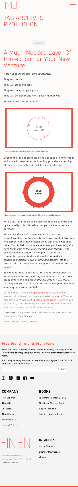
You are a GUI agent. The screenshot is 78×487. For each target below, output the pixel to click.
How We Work (9, 397)
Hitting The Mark (47, 446)
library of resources (44, 299)
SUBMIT (61, 369)
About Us (6, 403)
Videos (42, 457)
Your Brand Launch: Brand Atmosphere (48, 312)
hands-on (56, 296)
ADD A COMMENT (11, 321)
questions (39, 292)
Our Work (6, 408)
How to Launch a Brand (51, 414)
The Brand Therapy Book (51, 403)
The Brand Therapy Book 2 (52, 397)
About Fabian (8, 414)
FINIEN (11, 5)
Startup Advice (23, 312)
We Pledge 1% (9, 419)
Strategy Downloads (49, 451)
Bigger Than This (47, 408)
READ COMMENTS (30, 321)
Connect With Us (10, 424)
